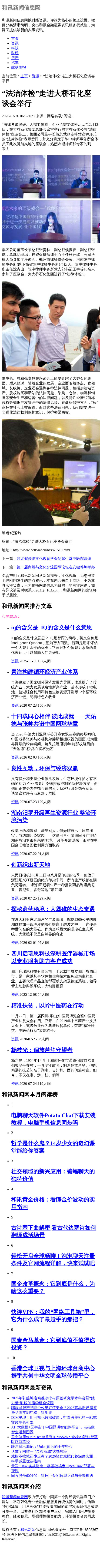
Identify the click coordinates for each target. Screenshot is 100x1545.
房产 (15, 58)
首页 (15, 38)
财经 (15, 53)
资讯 (15, 43)
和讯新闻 (27, 1530)
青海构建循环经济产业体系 (44, 672)
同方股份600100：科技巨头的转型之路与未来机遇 (52, 1476)
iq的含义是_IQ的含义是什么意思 (51, 627)
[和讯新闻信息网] (22, 12)
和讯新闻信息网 (15, 1497)
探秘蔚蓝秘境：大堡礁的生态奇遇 (53, 909)
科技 (15, 48)
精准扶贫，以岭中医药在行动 (47, 1005)
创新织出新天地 (30, 865)
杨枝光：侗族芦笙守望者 (42, 1050)
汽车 (15, 63)
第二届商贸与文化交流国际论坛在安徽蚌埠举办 (56, 567)
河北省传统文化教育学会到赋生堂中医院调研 (54, 559)
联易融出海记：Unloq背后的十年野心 (42, 1447)
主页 (24, 76)
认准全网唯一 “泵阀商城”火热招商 (39, 1451)
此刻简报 (18, 67)
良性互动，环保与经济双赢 (44, 768)
